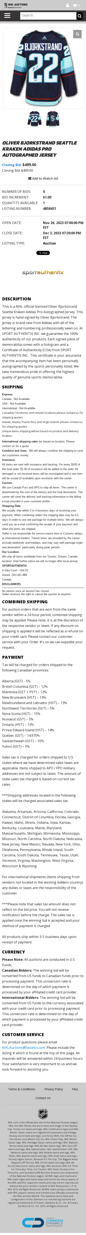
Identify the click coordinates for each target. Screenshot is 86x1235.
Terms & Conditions (21, 1089)
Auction (49, 243)
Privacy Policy (53, 1089)
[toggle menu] (7, 15)
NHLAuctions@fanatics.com (23, 1047)
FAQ (75, 1089)
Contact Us (43, 1098)
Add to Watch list (44, 178)
